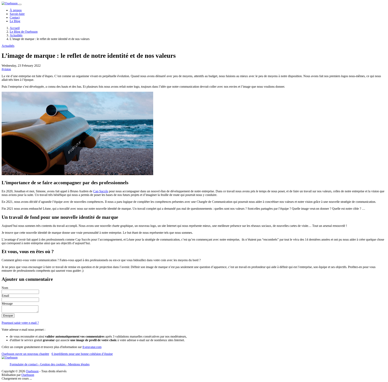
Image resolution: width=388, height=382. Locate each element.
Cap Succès (100, 191)
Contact (15, 17)
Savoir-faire (17, 14)
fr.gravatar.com (91, 347)
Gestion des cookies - (54, 364)
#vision (6, 69)
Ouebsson (32, 371)
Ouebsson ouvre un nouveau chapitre (25, 354)
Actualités (8, 45)
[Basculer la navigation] (20, 4)
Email (5, 295)
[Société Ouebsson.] (10, 3)
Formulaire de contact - (25, 364)
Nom (5, 287)
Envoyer (8, 315)
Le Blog (15, 21)
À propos (16, 10)
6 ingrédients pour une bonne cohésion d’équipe (82, 354)
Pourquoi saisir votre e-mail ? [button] (20, 322)
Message (7, 303)
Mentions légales (79, 364)
